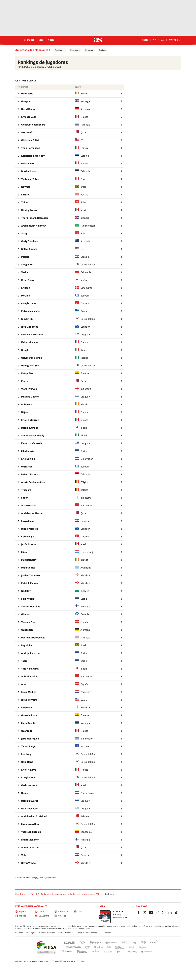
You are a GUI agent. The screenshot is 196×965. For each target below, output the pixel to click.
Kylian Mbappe (29, 342)
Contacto (19, 933)
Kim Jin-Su (27, 319)
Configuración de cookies (87, 933)
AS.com (134, 942)
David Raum (28, 109)
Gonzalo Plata (29, 715)
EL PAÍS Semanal (119, 947)
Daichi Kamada (29, 427)
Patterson (27, 466)
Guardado (26, 730)
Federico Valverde (31, 443)
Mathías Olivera (30, 396)
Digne (24, 412)
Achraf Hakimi (29, 676)
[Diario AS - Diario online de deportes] (98, 40)
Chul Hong (27, 762)
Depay (24, 793)
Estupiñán (27, 373)
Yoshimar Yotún (30, 179)
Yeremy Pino (28, 622)
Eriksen (25, 287)
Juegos (145, 40)
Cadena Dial (109, 947)
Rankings (89, 50)
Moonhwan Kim (30, 824)
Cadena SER (124, 942)
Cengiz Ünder (29, 303)
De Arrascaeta (29, 808)
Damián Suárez (29, 800)
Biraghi (25, 350)
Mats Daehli (28, 723)
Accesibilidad (105, 933)
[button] (47, 952)
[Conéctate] (162, 40)
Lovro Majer (28, 521)
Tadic (24, 660)
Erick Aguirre (28, 769)
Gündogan (27, 629)
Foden (24, 497)
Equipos (102, 50)
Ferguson (26, 707)
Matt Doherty (28, 559)
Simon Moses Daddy (32, 435)
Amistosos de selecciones (31, 50)
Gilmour (25, 614)
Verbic (25, 272)
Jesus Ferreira (29, 699)
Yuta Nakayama (30, 668)
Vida (23, 855)
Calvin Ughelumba (31, 357)
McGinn (25, 295)
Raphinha (26, 645)
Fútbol (41, 40)
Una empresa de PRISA (46, 945)
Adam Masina (28, 505)
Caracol (153, 942)
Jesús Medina (28, 692)
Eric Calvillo (28, 458)
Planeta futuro (131, 947)
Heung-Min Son (30, 365)
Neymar (25, 186)
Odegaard (26, 101)
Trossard (26, 489)
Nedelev (26, 591)
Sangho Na (27, 264)
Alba (23, 684)
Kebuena (143, 947)
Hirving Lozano (29, 210)
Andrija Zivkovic (30, 653)
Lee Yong (26, 754)
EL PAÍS (69, 942)
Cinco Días (98, 947)
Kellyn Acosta (29, 249)
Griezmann (27, 163)
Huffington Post (73, 947)
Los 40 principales (81, 942)
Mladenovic (27, 451)
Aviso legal (30, 933)
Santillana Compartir (111, 942)
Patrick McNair (29, 583)
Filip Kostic (27, 598)
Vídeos (50, 40)
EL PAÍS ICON (108, 952)
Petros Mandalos (30, 311)
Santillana (95, 942)
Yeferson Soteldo (31, 831)
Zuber (24, 202)
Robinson (26, 404)
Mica (24, 552)
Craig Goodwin (29, 241)
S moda (120, 952)
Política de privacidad (46, 933)
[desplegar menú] (17, 40)
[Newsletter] (154, 40)
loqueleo (132, 952)
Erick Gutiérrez (30, 420)
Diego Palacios (29, 528)
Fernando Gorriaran (32, 334)
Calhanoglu (27, 536)
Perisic (25, 256)
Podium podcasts (96, 952)
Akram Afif (27, 132)
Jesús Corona (28, 544)
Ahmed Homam (30, 847)
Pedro (24, 381)
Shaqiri (25, 233)
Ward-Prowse (29, 388)
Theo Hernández (30, 148)
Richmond (67, 951)
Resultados (28, 40)
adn (143, 942)
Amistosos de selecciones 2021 (85, 894)
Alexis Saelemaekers (33, 482)
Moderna (82, 952)
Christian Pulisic (30, 140)
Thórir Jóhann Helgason (34, 217)
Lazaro (25, 194)
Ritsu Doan (27, 280)
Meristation (147, 952)
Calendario (75, 50)
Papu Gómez (28, 567)
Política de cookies (65, 933)
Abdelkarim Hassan (32, 513)
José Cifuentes (29, 326)
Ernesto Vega (28, 116)
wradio (88, 947)
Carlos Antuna (29, 785)
